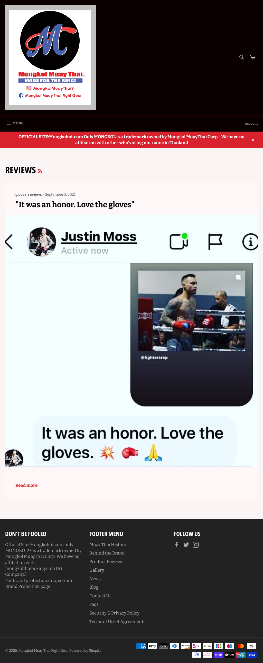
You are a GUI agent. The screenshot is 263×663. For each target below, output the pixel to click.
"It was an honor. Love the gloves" (75, 204)
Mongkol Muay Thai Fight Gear (43, 650)
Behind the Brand (107, 553)
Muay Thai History (107, 544)
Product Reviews (106, 561)
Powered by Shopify (85, 650)
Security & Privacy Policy (114, 613)
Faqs (94, 604)
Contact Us (100, 596)
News (95, 578)
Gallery (96, 570)
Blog (94, 587)
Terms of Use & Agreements (117, 621)
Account (251, 123)
